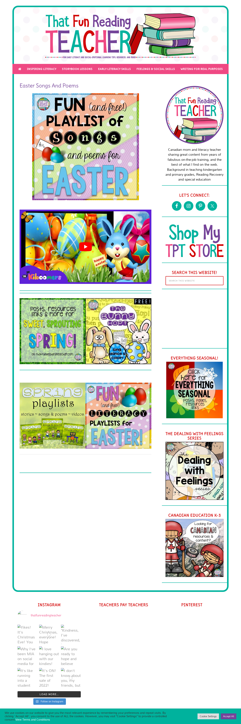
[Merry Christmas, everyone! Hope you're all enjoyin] (49, 634)
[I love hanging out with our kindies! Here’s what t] (49, 656)
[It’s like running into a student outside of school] (27, 678)
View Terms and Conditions (32, 719)
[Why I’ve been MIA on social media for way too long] (27, 656)
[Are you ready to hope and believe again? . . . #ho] (71, 656)
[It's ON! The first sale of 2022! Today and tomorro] (49, 678)
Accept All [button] (228, 716)
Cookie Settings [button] (208, 716)
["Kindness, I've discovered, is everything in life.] (71, 634)
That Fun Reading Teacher (120, 35)
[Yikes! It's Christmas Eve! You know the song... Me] (27, 634)
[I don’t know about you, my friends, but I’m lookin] (71, 678)
